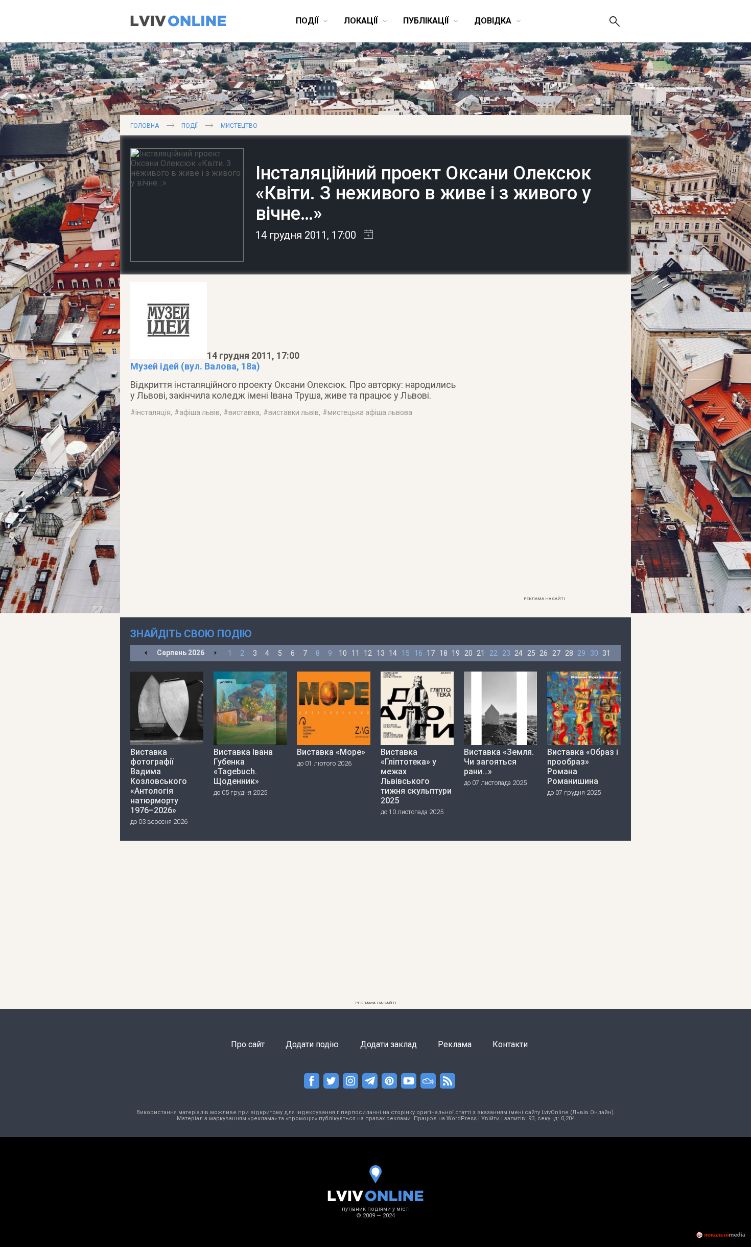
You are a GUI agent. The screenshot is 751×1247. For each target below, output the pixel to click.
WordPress (462, 1118)
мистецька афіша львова (369, 412)
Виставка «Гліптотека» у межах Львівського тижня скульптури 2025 (416, 776)
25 (531, 653)
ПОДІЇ (189, 125)
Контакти (510, 1044)
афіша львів (199, 412)
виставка (244, 412)
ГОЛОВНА (144, 125)
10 (343, 653)
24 (518, 653)
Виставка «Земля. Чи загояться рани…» (499, 761)
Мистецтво (239, 125)
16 (418, 653)
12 (368, 653)
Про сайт (248, 1044)
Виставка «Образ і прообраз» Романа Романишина (582, 766)
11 (355, 653)
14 (393, 653)
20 (468, 653)
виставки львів (293, 412)
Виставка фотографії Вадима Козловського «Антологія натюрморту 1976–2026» (158, 781)
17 (431, 653)
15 (406, 653)
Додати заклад (388, 1044)
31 (606, 653)
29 (581, 653)
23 (506, 653)
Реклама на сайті (544, 598)
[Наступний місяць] (215, 653)
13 (381, 653)
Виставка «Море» (331, 752)
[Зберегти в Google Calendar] (364, 235)
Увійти (490, 1118)
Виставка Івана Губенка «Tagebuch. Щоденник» (243, 766)
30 (594, 653)
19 (456, 653)
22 (493, 653)
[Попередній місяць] (145, 653)
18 (443, 653)
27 (556, 653)
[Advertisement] (544, 438)
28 (569, 653)
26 (543, 653)
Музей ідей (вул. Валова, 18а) (195, 366)
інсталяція (153, 412)
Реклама (455, 1044)
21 (481, 653)
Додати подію (312, 1044)
